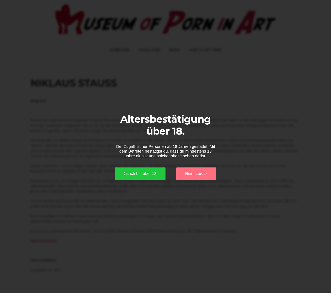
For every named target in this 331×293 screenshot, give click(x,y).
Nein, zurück (196, 173)
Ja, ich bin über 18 (139, 173)
